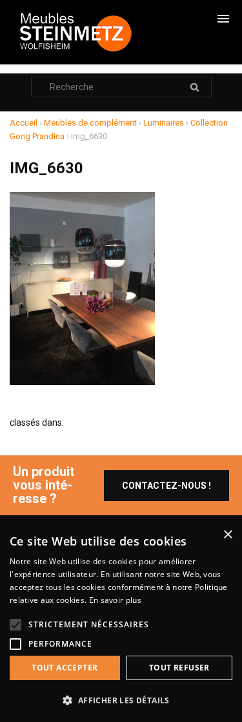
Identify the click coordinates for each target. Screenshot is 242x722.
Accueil (23, 123)
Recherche (195, 87)
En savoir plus (115, 599)
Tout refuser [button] (179, 667)
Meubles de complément (90, 123)
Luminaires (163, 123)
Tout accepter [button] (64, 667)
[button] (121, 700)
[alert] (121, 621)
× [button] (227, 535)
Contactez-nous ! (166, 485)
